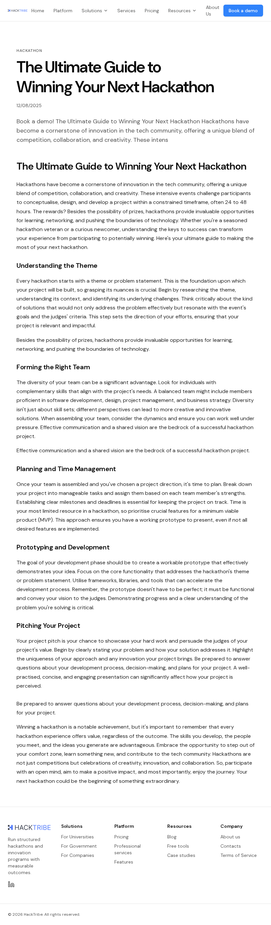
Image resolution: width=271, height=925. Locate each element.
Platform (63, 11)
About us (230, 837)
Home (37, 11)
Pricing (152, 11)
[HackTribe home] (17, 10)
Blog (171, 837)
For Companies (77, 855)
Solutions (92, 11)
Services (126, 11)
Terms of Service (238, 855)
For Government (79, 846)
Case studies (181, 855)
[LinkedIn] (11, 884)
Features (123, 862)
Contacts (230, 846)
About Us (212, 10)
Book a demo (243, 11)
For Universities (77, 837)
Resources (179, 11)
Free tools (178, 846)
